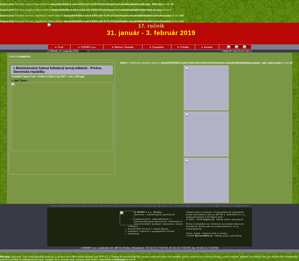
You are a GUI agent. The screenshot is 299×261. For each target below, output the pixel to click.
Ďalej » (24, 80)
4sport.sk (208, 219)
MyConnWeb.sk (204, 236)
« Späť (15, 80)
